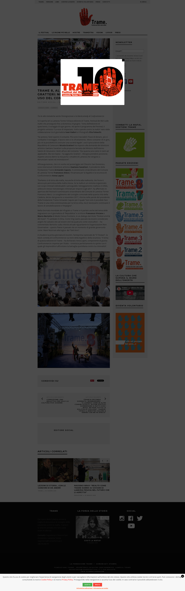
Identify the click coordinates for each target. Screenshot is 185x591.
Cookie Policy (46, 579)
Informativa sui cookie (100, 588)
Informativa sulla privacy (85, 588)
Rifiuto (97, 585)
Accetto (87, 585)
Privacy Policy (67, 579)
